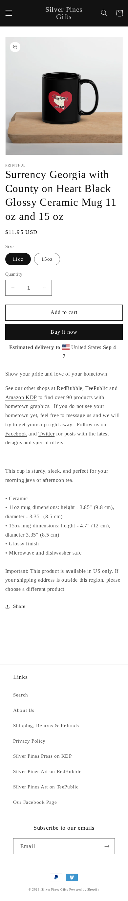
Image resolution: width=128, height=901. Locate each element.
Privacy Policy (29, 741)
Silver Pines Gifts (54, 889)
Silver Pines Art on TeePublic (45, 786)
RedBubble (69, 388)
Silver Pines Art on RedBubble (47, 771)
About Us (23, 710)
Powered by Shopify (84, 889)
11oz (18, 259)
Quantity (13, 274)
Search (20, 695)
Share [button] (19, 606)
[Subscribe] (107, 846)
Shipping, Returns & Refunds (46, 725)
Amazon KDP (21, 397)
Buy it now (64, 332)
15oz (47, 259)
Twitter (46, 433)
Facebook (16, 433)
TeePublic (96, 388)
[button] (8, 13)
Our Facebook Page (35, 802)
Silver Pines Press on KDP (42, 756)
